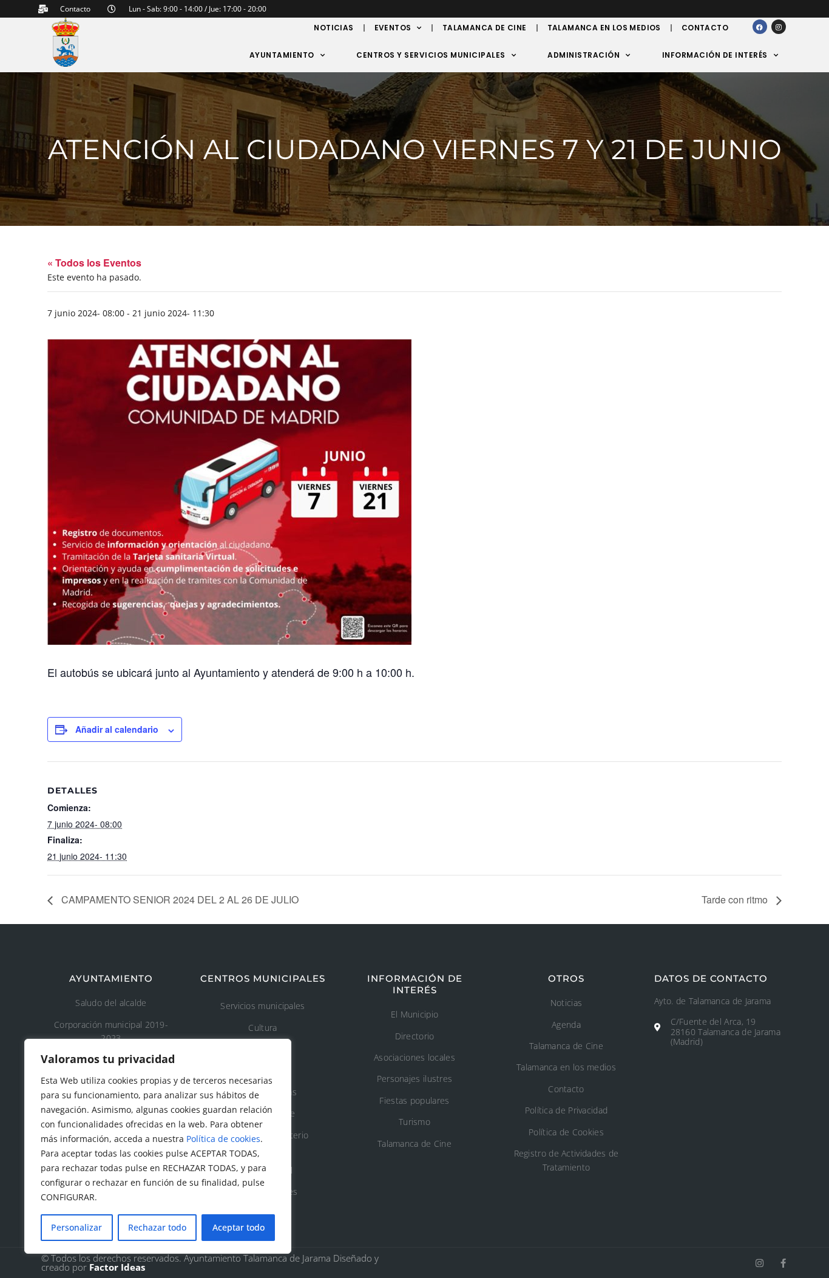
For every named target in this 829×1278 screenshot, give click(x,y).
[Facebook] (760, 26)
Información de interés (715, 55)
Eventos (392, 27)
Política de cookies (223, 1138)
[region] (157, 1146)
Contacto (705, 27)
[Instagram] (778, 26)
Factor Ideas (117, 1267)
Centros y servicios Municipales (431, 55)
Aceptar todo (238, 1227)
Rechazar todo (157, 1227)
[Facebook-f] (783, 1263)
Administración (583, 55)
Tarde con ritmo (736, 899)
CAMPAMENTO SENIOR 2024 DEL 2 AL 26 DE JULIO (179, 899)
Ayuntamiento (281, 55)
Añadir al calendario (116, 729)
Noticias (333, 27)
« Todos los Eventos (94, 263)
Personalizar (76, 1227)
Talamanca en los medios (604, 27)
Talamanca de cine (484, 27)
